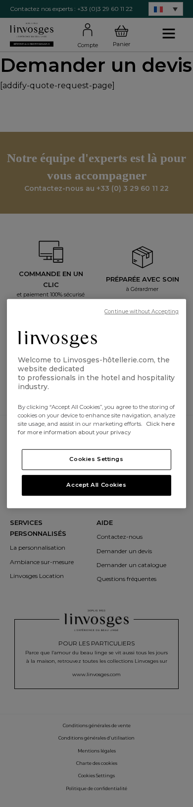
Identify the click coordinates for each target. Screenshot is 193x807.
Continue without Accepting (141, 311)
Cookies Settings (96, 459)
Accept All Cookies (96, 484)
